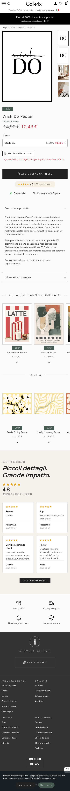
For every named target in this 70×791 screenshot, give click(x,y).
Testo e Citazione (10, 121)
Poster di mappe (9, 706)
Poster (4, 690)
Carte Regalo (37, 662)
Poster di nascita (9, 701)
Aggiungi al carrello (37, 174)
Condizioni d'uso (9, 738)
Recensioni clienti (42, 690)
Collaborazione (41, 696)
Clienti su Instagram (10, 727)
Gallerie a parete (9, 685)
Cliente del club (42, 738)
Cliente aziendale (42, 743)
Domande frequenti (43, 732)
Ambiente (39, 701)
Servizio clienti (41, 727)
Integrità (5, 743)
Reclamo (39, 748)
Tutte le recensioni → (35, 580)
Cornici (5, 696)
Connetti (38, 722)
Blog (4, 722)
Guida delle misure (19, 153)
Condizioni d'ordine (10, 732)
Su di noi (39, 685)
